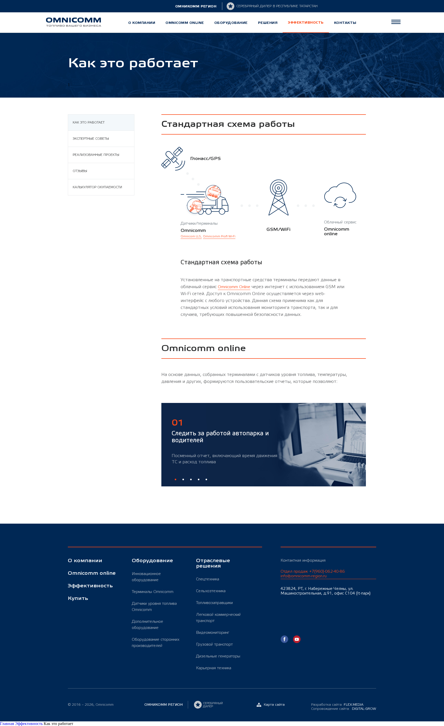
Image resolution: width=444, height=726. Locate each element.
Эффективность (306, 22)
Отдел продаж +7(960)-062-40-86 (313, 573)
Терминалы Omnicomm (152, 591)
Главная (7, 723)
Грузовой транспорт (214, 644)
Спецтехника (207, 579)
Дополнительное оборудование (147, 624)
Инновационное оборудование (146, 576)
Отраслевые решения (213, 563)
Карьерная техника (213, 668)
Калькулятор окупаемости (97, 187)
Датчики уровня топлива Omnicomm (154, 606)
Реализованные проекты (96, 155)
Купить (78, 598)
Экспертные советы (91, 138)
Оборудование (231, 23)
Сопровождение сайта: (343, 709)
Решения (268, 23)
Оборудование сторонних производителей (155, 642)
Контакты (345, 23)
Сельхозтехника (211, 591)
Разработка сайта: (337, 705)
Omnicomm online (184, 23)
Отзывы (80, 171)
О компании (141, 23)
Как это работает (89, 122)
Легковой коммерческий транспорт (218, 617)
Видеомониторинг (212, 632)
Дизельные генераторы (218, 656)
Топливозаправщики (214, 602)
